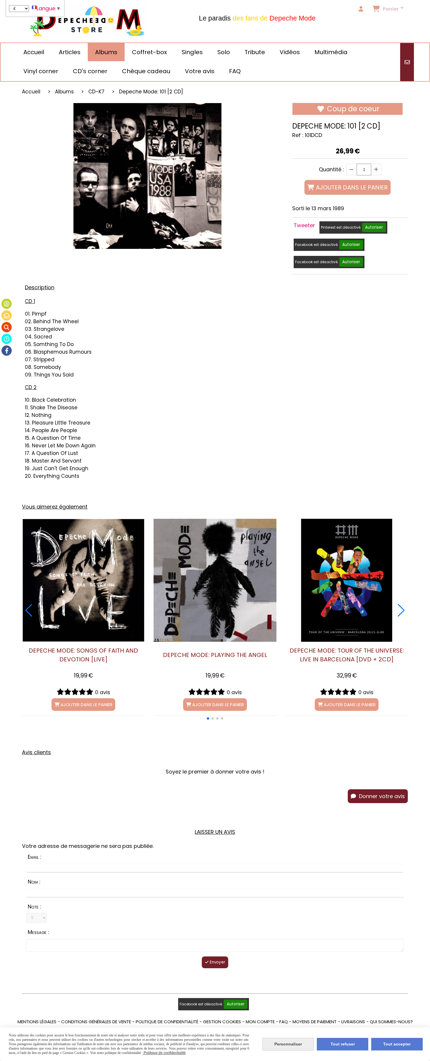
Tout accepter (397, 1044)
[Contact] (6, 315)
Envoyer (217, 962)
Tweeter (304, 225)
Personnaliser (288, 1044)
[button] (208, 718)
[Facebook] (6, 350)
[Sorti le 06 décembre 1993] (83, 580)
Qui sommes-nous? (391, 1022)
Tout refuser (343, 1044)
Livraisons (353, 1022)
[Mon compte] (6, 304)
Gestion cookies (222, 1022)
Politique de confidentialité (167, 1022)
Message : (38, 932)
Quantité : (331, 169)
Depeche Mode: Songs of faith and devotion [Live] (83, 654)
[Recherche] (6, 327)
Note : (34, 906)
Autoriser (374, 227)
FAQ (283, 1022)
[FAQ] (6, 339)
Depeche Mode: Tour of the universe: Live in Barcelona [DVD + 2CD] (347, 654)
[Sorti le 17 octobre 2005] (215, 580)
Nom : (34, 881)
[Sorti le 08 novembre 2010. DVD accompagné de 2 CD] (346, 580)
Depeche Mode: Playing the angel (215, 655)
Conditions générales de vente (96, 1022)
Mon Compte (260, 1022)
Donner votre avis (381, 796)
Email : (34, 856)
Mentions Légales (37, 1022)
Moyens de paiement (315, 1022)
